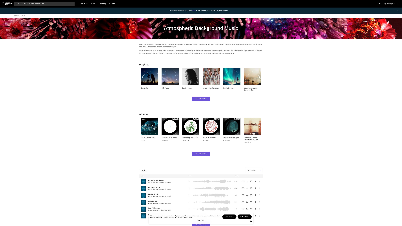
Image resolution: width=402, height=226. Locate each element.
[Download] (255, 181)
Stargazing (144, 88)
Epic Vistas (165, 88)
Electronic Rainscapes (169, 138)
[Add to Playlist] (247, 181)
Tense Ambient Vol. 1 (148, 138)
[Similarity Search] (243, 181)
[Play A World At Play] (143, 195)
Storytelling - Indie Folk (190, 138)
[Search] (19, 4)
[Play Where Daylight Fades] (143, 215)
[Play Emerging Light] (143, 202)
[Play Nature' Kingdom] (143, 209)
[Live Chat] (398, 4)
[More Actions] (259, 181)
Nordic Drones (228, 88)
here (194, 11)
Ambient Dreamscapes (231, 138)
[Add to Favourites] (251, 181)
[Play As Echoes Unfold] (143, 188)
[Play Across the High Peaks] (143, 181)
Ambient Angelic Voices (211, 88)
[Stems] (189, 181)
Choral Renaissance (209, 138)
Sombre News (187, 88)
